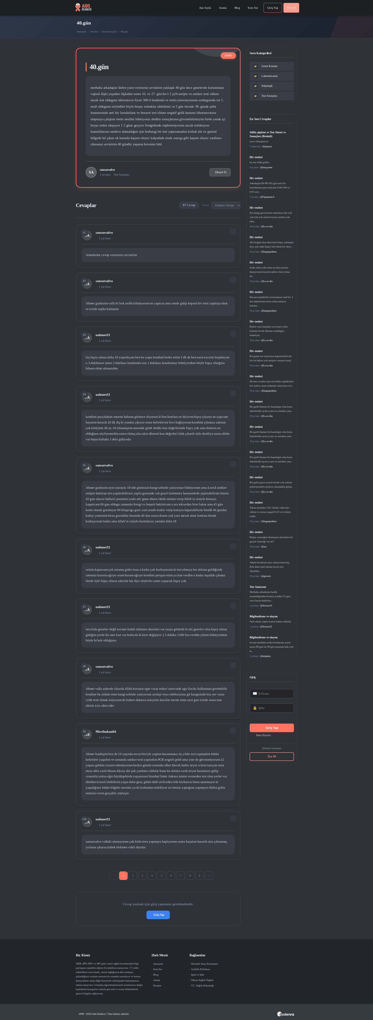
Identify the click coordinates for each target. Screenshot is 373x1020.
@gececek (266, 576)
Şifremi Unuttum (271, 748)
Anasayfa (81, 31)
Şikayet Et (221, 172)
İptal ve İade (197, 974)
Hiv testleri (256, 157)
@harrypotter (266, 167)
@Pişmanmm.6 (267, 197)
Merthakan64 (106, 731)
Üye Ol (272, 756)
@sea (263, 546)
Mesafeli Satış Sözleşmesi (204, 963)
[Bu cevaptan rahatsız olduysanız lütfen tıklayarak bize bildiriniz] (233, 231)
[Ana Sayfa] (83, 8)
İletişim (157, 985)
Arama (156, 980)
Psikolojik (263, 85)
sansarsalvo (107, 169)
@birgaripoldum (268, 251)
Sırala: (205, 205)
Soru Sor (157, 969)
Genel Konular (266, 66)
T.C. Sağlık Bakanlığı (202, 985)
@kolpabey (265, 656)
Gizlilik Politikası (200, 969)
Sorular (94, 31)
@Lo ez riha (267, 226)
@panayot (267, 146)
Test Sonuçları (109, 31)
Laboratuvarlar (266, 76)
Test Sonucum (258, 586)
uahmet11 (103, 335)
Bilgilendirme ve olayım (264, 616)
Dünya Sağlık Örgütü (202, 980)
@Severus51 (266, 605)
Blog (156, 974)
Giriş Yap (158, 914)
